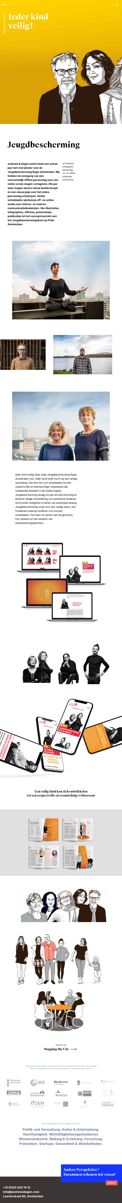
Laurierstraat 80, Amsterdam (23, 1196)
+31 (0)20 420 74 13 (16, 1187)
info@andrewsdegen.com (21, 1191)
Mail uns (111, 1183)
